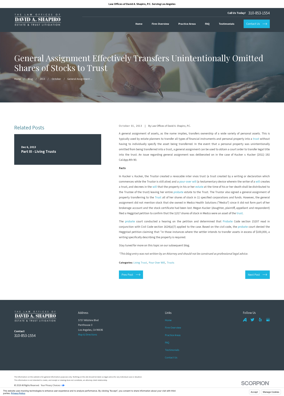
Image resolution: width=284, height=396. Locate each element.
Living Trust (140, 262)
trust (256, 139)
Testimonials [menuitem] (226, 23)
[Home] (38, 20)
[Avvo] (245, 320)
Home (168, 320)
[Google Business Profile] (268, 320)
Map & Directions (87, 334)
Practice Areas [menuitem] (187, 23)
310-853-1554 (259, 13)
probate (178, 192)
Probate (228, 221)
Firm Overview (173, 327)
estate (199, 187)
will (258, 181)
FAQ (167, 342)
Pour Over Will (157, 262)
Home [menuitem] (138, 23)
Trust (158, 197)
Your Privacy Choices (50, 385)
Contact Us (171, 357)
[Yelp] (260, 320)
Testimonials (172, 350)
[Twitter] (252, 320)
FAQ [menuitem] (207, 23)
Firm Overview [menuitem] (160, 23)
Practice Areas (173, 335)
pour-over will (187, 181)
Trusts (170, 262)
